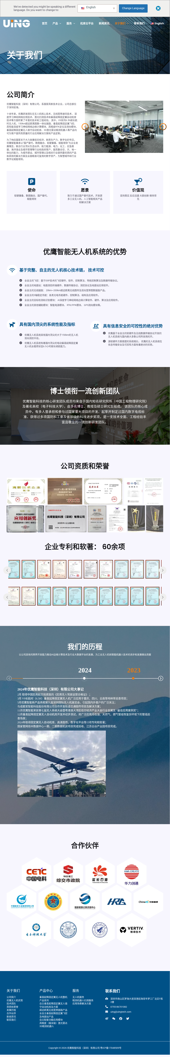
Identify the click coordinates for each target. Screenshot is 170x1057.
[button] (59, 23)
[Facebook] (120, 1018)
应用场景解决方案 (81, 1003)
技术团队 (11, 1003)
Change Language (133, 8)
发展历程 (11, 1010)
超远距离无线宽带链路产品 (53, 1010)
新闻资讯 (11, 1016)
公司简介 (11, 997)
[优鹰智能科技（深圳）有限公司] (16, 23)
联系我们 (11, 1019)
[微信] (113, 1018)
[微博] (106, 1018)
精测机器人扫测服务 (82, 1000)
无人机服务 (78, 997)
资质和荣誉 (12, 1006)
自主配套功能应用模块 (51, 1019)
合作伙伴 (11, 1013)
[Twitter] (127, 1018)
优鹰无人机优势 (15, 1000)
